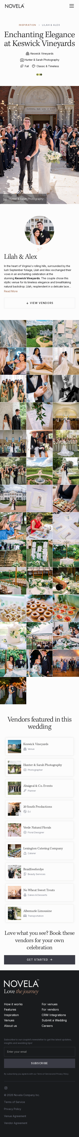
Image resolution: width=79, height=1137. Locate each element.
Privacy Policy (12, 1108)
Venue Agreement (15, 1116)
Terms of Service (14, 1102)
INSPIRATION (27, 25)
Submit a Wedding (54, 1020)
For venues (50, 1004)
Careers (47, 1026)
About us (10, 1026)
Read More (11, 291)
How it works (13, 1004)
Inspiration (11, 1015)
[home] (14, 6)
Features (10, 1009)
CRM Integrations (54, 1015)
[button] (71, 5)
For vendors (50, 1009)
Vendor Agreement (15, 1123)
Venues (9, 1020)
